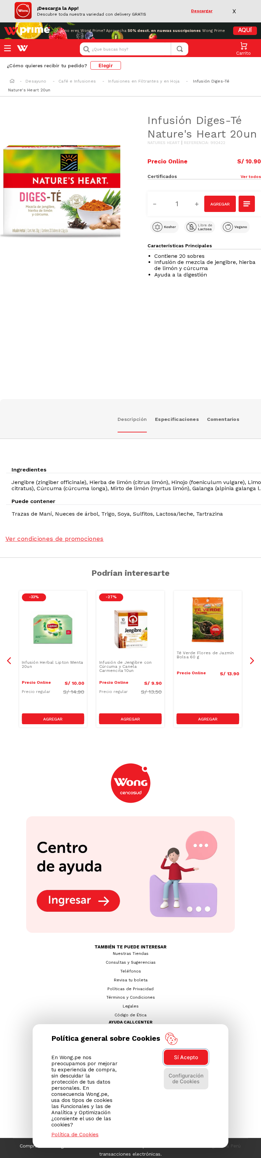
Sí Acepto (186, 1057)
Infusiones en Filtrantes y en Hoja (143, 81)
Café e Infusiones (77, 81)
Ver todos (251, 176)
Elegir (106, 65)
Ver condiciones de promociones (54, 538)
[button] (232, 176)
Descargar (201, 11)
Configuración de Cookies (186, 1078)
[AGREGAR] (220, 204)
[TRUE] (53, 718)
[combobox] (134, 48)
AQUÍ (245, 30)
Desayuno (35, 81)
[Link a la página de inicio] (12, 81)
